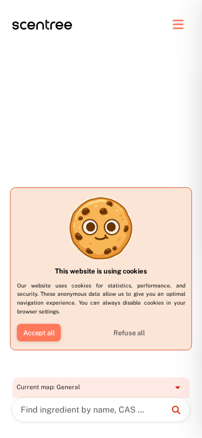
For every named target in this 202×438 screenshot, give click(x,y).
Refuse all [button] (129, 333)
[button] (39, 332)
